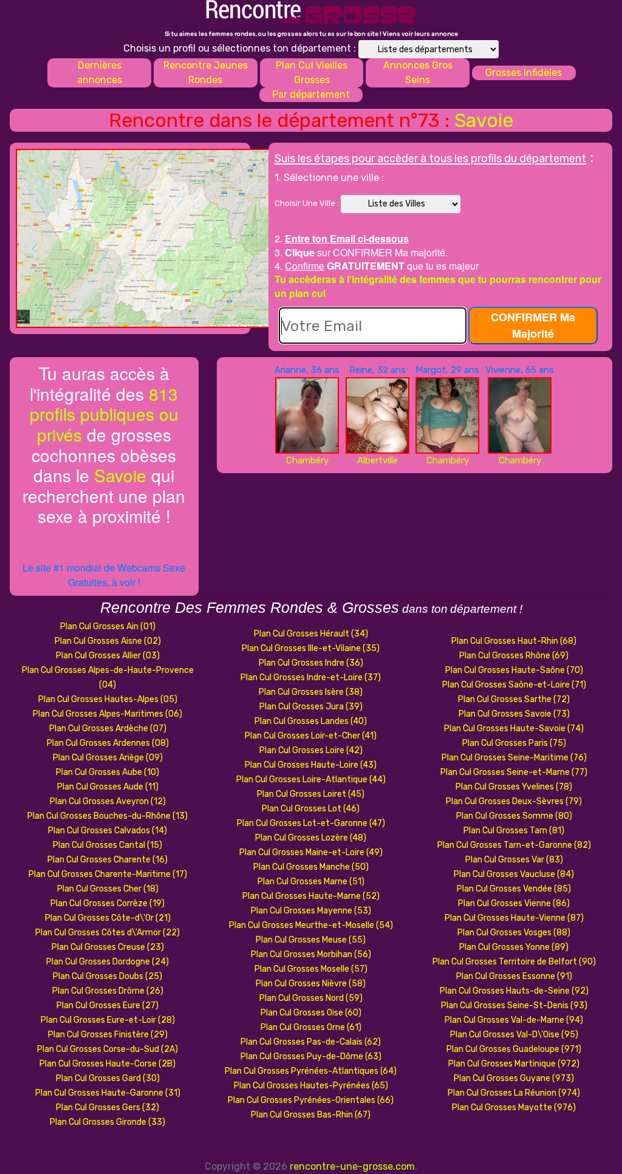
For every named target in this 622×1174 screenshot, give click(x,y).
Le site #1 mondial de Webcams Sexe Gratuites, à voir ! (103, 575)
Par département (311, 94)
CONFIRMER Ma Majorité (533, 325)
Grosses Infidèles (523, 72)
